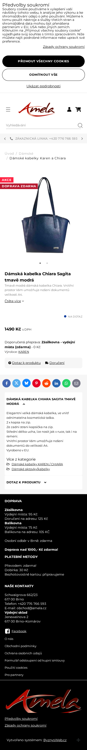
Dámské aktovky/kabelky (31, 469)
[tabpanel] (43, 216)
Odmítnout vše (43, 74)
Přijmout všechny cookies (43, 61)
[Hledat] (78, 125)
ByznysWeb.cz (55, 740)
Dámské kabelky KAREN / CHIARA (37, 464)
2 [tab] (47, 263)
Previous (5, 138)
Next (82, 138)
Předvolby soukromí (21, 719)
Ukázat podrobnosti (43, 86)
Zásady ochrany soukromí (25, 725)
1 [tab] (40, 263)
